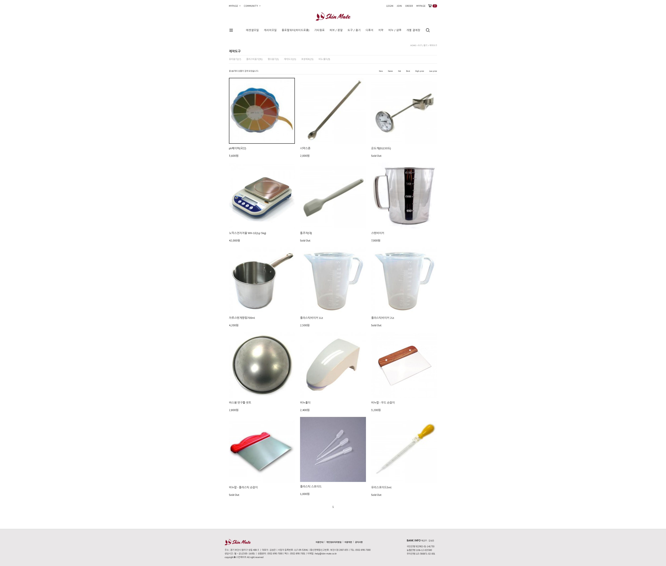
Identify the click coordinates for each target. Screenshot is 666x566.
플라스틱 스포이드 (311, 486)
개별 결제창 (413, 30)
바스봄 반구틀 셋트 (240, 402)
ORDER (409, 6)
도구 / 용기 (354, 30)
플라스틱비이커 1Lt (311, 317)
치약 (380, 30)
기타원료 (319, 30)
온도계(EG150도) (381, 148)
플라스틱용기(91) (254, 59)
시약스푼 (305, 148)
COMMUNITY (251, 6)
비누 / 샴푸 (395, 30)
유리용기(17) (235, 59)
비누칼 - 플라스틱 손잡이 (243, 487)
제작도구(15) (290, 59)
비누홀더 (305, 402)
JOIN (399, 6)
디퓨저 (369, 30)
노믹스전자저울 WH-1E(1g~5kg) (247, 233)
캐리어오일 (270, 30)
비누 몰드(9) (324, 59)
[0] (431, 6)
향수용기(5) (273, 59)
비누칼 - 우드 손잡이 (383, 402)
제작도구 (433, 45)
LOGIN (389, 6)
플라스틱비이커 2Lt (382, 317)
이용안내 (319, 542)
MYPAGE (234, 6)
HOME (413, 45)
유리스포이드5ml (381, 487)
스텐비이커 (377, 233)
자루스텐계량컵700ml (242, 317)
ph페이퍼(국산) (237, 148)
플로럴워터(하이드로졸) (295, 30)
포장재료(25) (307, 59)
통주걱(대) (306, 233)
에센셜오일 (252, 30)
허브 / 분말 (336, 30)
